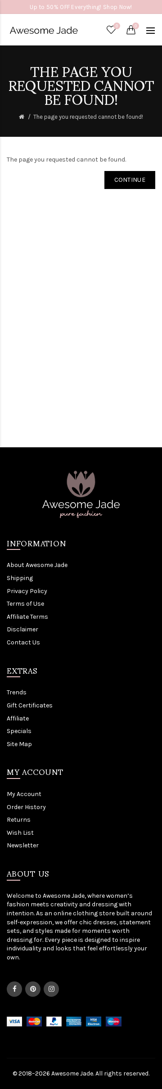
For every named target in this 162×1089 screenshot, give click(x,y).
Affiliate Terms (27, 617)
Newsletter (23, 845)
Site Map (19, 744)
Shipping (20, 578)
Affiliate (18, 718)
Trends (17, 692)
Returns (19, 820)
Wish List (20, 833)
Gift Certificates (30, 705)
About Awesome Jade (37, 565)
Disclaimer (22, 629)
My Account (24, 794)
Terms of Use (25, 604)
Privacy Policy (27, 591)
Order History (26, 807)
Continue (129, 180)
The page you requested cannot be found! (88, 116)
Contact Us (23, 642)
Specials (19, 731)
